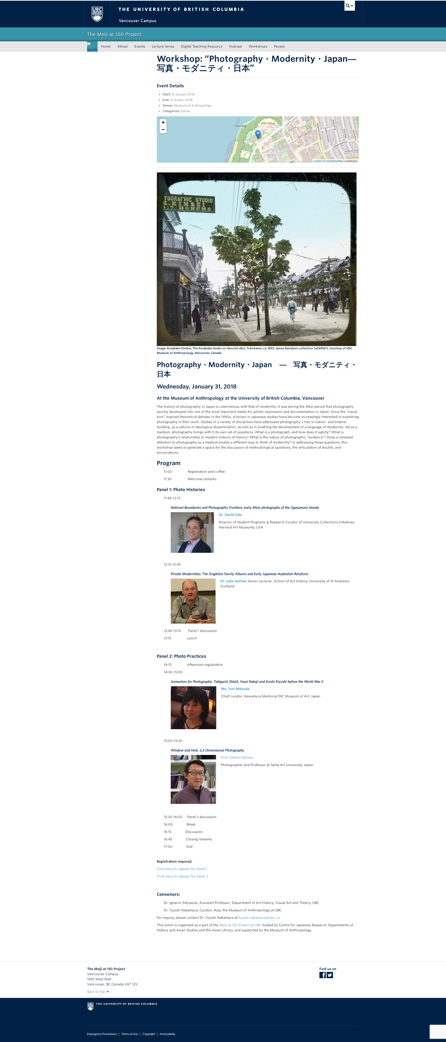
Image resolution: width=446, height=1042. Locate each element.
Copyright (149, 1034)
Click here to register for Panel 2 (182, 876)
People (279, 46)
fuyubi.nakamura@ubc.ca (259, 917)
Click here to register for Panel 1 (182, 869)
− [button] (163, 130)
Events (139, 46)
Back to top (96, 991)
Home (106, 46)
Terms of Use (129, 1034)
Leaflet (317, 161)
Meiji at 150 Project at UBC (240, 925)
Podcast (235, 46)
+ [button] (163, 122)
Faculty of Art (92, 52)
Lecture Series (163, 46)
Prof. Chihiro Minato (237, 757)
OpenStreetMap (335, 161)
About (123, 46)
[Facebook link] (322, 976)
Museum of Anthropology (193, 105)
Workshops (258, 46)
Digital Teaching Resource (201, 46)
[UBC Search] (349, 6)
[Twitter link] (330, 976)
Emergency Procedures (102, 1034)
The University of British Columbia (97, 14)
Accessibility (167, 1034)
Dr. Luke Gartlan (233, 581)
